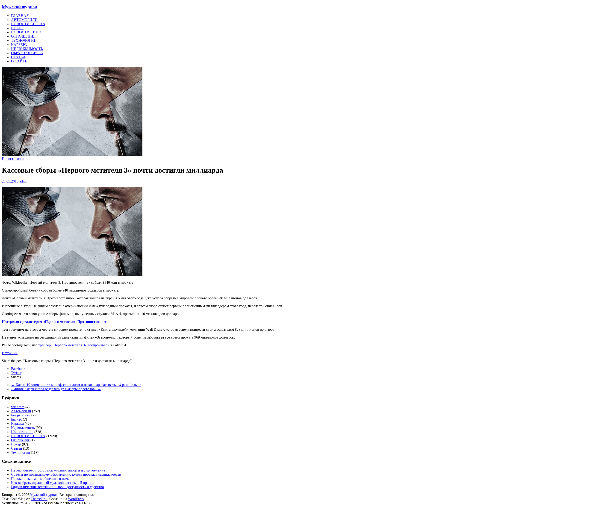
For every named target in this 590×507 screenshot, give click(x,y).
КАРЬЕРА (19, 45)
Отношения (20, 440)
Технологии (20, 452)
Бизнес (16, 419)
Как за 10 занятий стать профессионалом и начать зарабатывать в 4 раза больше (76, 385)
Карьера (17, 423)
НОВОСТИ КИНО (26, 32)
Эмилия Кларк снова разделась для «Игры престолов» (56, 389)
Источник (10, 353)
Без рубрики (20, 415)
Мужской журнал (19, 6)
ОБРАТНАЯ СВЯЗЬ (27, 53)
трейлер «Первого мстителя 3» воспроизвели (73, 345)
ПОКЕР (17, 28)
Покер (16, 444)
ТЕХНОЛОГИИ (24, 40)
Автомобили (21, 411)
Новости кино (13, 159)
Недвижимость (23, 428)
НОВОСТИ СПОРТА (28, 24)
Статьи (16, 448)
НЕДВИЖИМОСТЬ (27, 49)
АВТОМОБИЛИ (24, 20)
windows (17, 407)
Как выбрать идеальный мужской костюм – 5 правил (52, 483)
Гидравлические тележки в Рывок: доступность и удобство (57, 487)
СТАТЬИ (18, 57)
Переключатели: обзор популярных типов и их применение (58, 470)
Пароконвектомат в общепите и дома (40, 478)
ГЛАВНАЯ (20, 16)
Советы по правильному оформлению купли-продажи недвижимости (66, 474)
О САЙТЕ (19, 61)
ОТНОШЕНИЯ (23, 36)
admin (23, 181)
